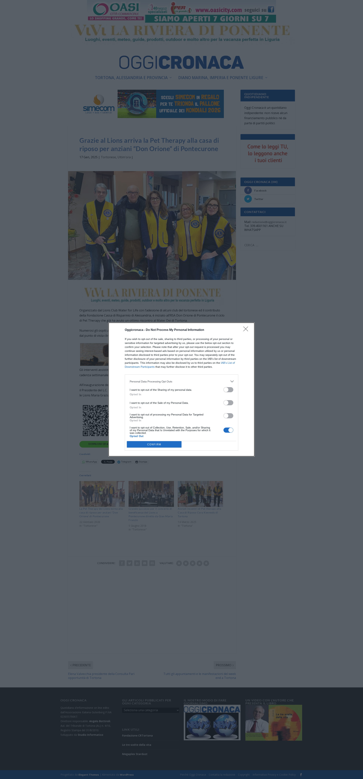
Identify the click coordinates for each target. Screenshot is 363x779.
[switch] (228, 389)
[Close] (247, 330)
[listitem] (181, 381)
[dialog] (181, 389)
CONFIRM (154, 444)
